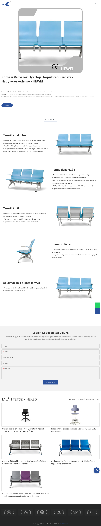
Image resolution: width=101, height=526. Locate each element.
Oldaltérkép (64, 524)
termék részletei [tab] (50, 120)
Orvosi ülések (71, 399)
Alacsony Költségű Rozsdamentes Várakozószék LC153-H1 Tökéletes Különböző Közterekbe (24, 462)
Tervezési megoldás (92, 399)
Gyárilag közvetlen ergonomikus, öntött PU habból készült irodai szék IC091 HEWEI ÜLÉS (22, 430)
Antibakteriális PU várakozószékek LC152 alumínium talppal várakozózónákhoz (73, 462)
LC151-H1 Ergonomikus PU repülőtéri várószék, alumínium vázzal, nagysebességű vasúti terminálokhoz (25, 494)
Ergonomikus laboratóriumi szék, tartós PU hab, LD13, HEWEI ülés (73, 430)
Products (81, 399)
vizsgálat (7, 105)
